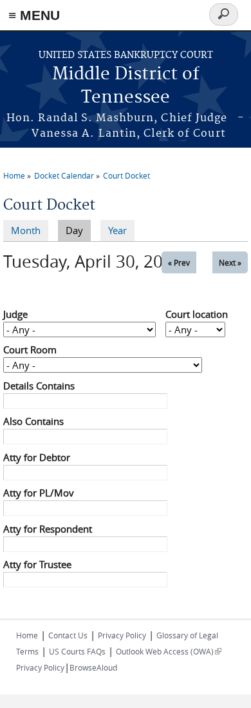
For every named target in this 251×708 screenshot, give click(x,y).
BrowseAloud (93, 667)
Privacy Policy (122, 635)
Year (117, 230)
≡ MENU (34, 15)
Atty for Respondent (47, 528)
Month (26, 230)
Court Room (30, 349)
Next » (230, 262)
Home (14, 175)
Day (78, 230)
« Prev (179, 262)
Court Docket (126, 175)
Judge (15, 314)
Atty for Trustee (37, 564)
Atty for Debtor (36, 457)
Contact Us (68, 635)
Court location (196, 314)
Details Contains (39, 385)
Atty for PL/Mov (38, 492)
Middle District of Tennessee (126, 86)
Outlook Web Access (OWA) (168, 651)
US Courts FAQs (77, 651)
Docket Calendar (64, 175)
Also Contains (33, 421)
